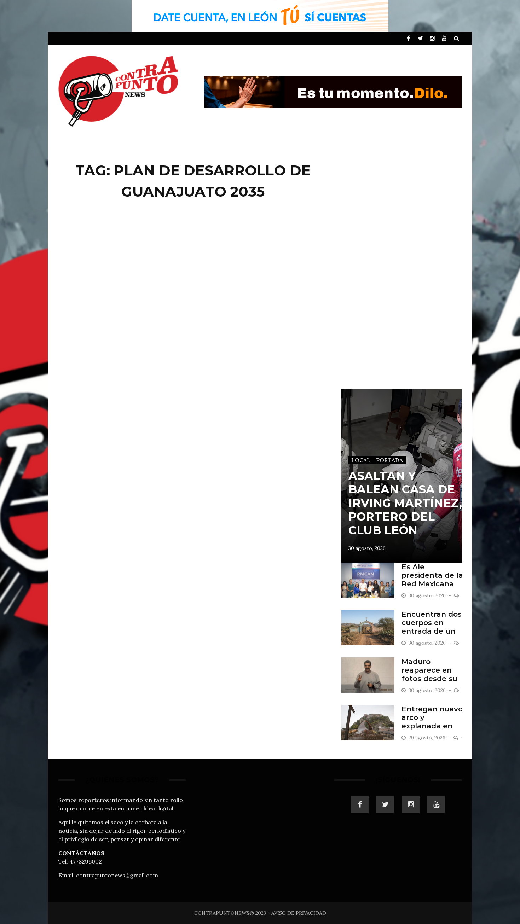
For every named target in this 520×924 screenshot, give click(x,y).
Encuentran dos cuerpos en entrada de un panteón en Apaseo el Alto (431, 631)
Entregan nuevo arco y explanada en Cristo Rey (432, 722)
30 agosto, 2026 (367, 548)
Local (360, 460)
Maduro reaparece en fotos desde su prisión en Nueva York (432, 678)
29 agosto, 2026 (428, 737)
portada (389, 460)
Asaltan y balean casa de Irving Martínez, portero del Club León (405, 503)
